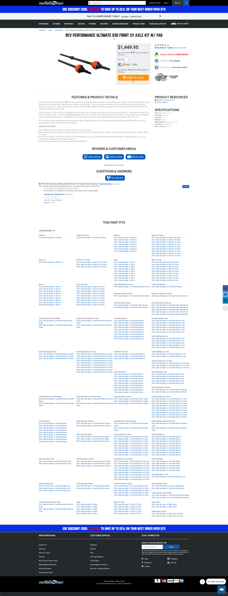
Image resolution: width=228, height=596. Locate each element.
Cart (182, 3)
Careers (42, 557)
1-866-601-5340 (135, 16)
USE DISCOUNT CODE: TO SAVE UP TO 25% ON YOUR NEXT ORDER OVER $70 (114, 9)
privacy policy (167, 554)
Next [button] (160, 16)
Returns (93, 549)
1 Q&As (169, 48)
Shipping (93, 545)
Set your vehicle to (174, 54)
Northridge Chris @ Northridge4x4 (54, 194)
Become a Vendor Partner (99, 569)
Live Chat (124, 16)
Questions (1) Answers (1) (165, 100)
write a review (119, 165)
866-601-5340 (155, 3)
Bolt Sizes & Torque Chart (48, 561)
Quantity (121, 59)
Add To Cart (135, 78)
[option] (114, 16)
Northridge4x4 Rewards (47, 565)
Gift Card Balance (96, 557)
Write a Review (160, 48)
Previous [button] (68, 16)
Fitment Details (162, 102)
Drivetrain (42, 30)
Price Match (94, 561)
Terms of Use (119, 581)
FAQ (91, 553)
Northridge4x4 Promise (98, 565)
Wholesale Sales (45, 569)
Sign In (166, 3)
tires (69, 115)
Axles (50, 30)
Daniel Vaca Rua (105, 184)
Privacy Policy (109, 581)
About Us (42, 549)
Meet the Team (44, 553)
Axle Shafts (59, 30)
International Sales (46, 572)
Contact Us (43, 545)
